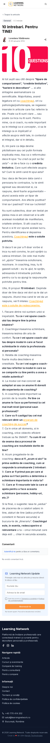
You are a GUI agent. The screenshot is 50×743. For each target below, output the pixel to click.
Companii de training (12, 666)
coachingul (27, 100)
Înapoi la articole (12, 14)
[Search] (45, 4)
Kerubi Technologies (34, 735)
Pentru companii (10, 674)
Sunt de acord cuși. (26, 600)
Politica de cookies (11, 703)
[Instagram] (8, 645)
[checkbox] (6, 599)
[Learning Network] (16, 4)
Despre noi (7, 687)
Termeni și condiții (10, 695)
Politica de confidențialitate (15, 699)
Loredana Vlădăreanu (19, 38)
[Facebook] (3, 645)
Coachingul (21, 236)
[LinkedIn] (12, 645)
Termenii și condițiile (29, 599)
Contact (6, 691)
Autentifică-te (10, 551)
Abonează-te (25, 606)
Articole (6, 658)
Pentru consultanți (11, 670)
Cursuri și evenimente (12, 662)
